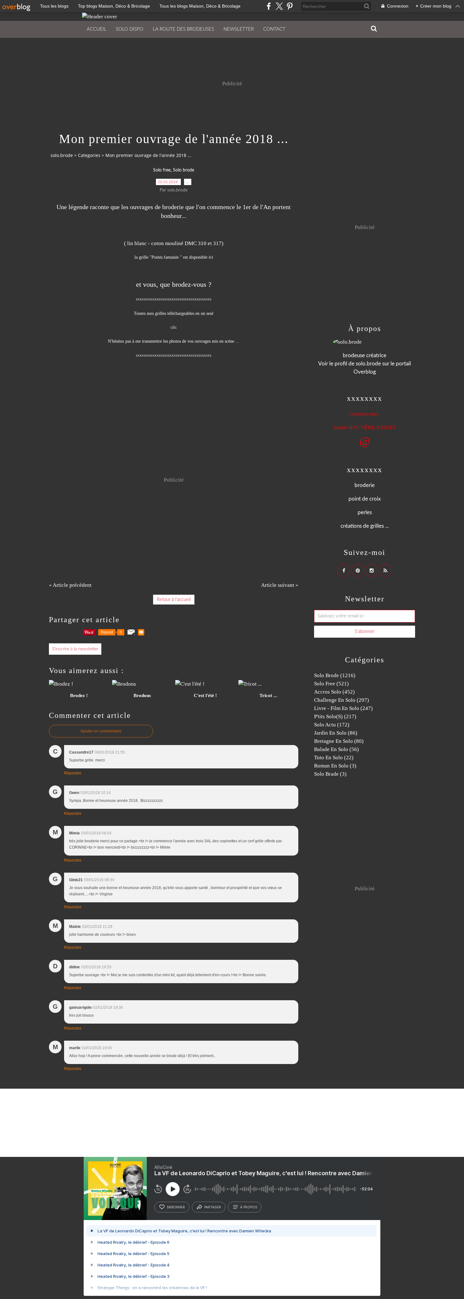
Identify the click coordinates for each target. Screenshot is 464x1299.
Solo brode (183, 170)
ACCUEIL (96, 29)
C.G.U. (250, 1121)
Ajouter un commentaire (101, 731)
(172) (331, 725)
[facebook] (269, 6)
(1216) (334, 675)
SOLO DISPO (129, 29)
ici (210, 257)
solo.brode (62, 155)
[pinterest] (290, 6)
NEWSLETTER (238, 29)
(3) (335, 766)
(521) (331, 684)
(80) (339, 741)
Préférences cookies (416, 1121)
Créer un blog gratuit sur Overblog (138, 1121)
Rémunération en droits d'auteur (286, 1121)
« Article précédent (70, 585)
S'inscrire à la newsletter (75, 649)
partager (212, 1207)
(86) (335, 733)
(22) (334, 758)
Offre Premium (328, 1121)
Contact (200, 1121)
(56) (336, 749)
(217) (335, 716)
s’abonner (176, 1207)
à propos (248, 1207)
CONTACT (274, 29)
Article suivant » (279, 585)
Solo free (161, 170)
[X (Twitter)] (279, 6)
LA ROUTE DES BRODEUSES (183, 29)
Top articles (179, 1121)
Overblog (269, 1103)
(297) (341, 700)
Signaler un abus (226, 1121)
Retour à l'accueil (174, 599)
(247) (343, 708)
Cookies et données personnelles (370, 1121)
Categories (89, 155)
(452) (334, 692)
